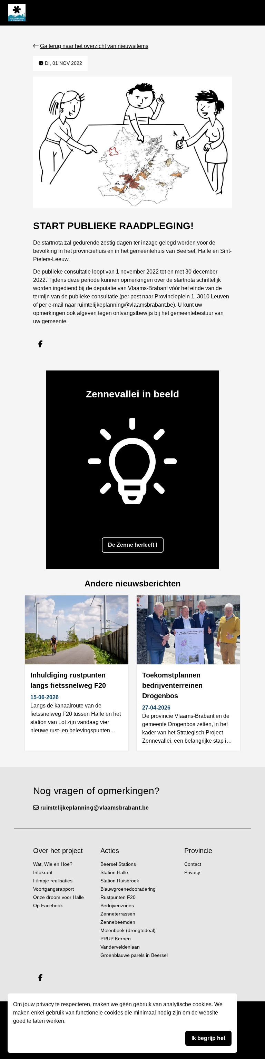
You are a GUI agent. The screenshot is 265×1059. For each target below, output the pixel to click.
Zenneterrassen (117, 914)
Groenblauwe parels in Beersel (134, 955)
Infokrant (42, 872)
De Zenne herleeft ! (132, 545)
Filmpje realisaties (52, 880)
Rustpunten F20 (118, 897)
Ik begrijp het (208, 1038)
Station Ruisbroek (119, 880)
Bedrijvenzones (117, 905)
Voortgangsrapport (53, 889)
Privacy (192, 872)
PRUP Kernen (115, 938)
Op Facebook (48, 905)
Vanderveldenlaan (120, 947)
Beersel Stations (118, 864)
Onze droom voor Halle (58, 897)
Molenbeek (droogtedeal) (128, 930)
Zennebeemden (117, 922)
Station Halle (114, 872)
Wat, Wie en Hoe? (52, 864)
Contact (192, 864)
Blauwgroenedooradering (128, 889)
